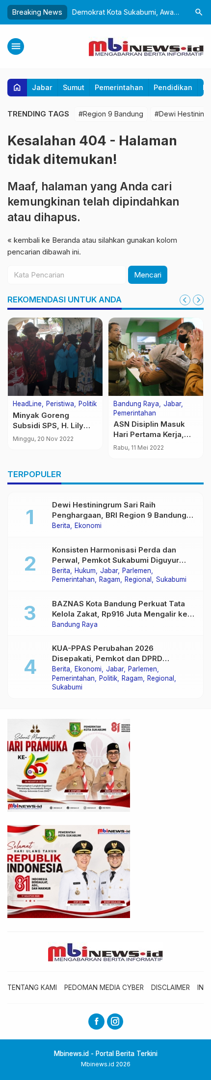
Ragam (109, 579)
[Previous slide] (185, 300)
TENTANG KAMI (32, 987)
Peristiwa (60, 404)
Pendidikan (173, 87)
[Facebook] (96, 1021)
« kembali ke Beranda (43, 240)
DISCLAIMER (170, 987)
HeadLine (27, 404)
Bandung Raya (136, 404)
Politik (88, 404)
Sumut (73, 87)
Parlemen (136, 571)
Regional (138, 579)
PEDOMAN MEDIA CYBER (104, 987)
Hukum (85, 571)
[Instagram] (115, 1021)
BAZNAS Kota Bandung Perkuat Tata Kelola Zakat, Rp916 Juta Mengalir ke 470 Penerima (119, 614)
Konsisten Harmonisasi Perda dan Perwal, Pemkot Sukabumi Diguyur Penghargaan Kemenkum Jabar (115, 560)
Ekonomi (88, 526)
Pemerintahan (119, 87)
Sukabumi (171, 579)
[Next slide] (198, 300)
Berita (61, 526)
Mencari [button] (147, 274)
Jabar (42, 87)
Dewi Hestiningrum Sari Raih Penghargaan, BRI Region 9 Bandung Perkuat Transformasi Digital (119, 515)
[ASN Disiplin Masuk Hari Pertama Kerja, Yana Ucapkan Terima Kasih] (155, 357)
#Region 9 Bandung (111, 114)
